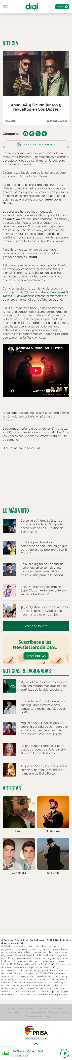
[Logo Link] (31, 6)
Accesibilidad (14, 1012)
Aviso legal (59, 1008)
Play (64, 1053)
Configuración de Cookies (38, 1016)
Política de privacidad (36, 1012)
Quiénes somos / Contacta (20, 1008)
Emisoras (43, 1008)
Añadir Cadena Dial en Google (39, 144)
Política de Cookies (60, 1012)
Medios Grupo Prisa (36, 1038)
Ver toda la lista (36, 626)
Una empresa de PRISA (36, 1030)
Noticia (10, 43)
